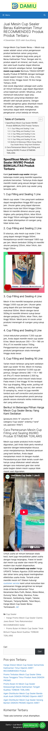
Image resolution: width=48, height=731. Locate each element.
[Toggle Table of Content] (39, 119)
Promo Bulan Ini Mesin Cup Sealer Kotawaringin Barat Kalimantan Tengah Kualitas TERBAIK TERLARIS (21, 687)
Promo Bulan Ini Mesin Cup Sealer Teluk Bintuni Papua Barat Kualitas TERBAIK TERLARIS (23, 632)
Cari (5, 647)
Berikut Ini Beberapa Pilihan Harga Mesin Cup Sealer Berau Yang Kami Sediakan (26, 143)
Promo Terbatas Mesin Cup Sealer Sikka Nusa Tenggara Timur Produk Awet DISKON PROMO (23, 677)
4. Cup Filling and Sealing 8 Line (23, 136)
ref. (17, 607)
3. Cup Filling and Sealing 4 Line (23, 134)
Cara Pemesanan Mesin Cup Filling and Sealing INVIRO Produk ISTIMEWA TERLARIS (23, 150)
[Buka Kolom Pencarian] (44, 15)
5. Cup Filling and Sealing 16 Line (23, 139)
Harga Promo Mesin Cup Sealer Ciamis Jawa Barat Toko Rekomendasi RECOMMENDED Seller (22, 621)
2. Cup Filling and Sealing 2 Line (22, 131)
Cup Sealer (11, 614)
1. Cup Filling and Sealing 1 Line (22, 128)
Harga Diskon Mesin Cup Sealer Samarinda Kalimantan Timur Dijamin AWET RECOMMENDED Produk (23, 668)
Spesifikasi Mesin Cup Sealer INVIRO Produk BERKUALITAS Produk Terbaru (22, 124)
